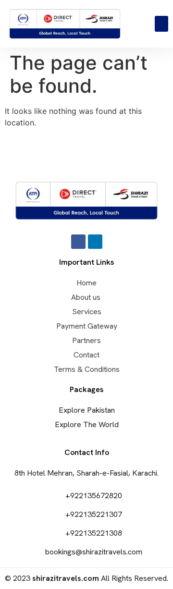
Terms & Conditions (87, 369)
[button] (161, 24)
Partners (86, 340)
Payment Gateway (86, 326)
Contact (86, 355)
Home (86, 283)
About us (86, 297)
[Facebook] (78, 241)
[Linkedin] (95, 241)
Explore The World (87, 424)
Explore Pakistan (87, 410)
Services (86, 312)
